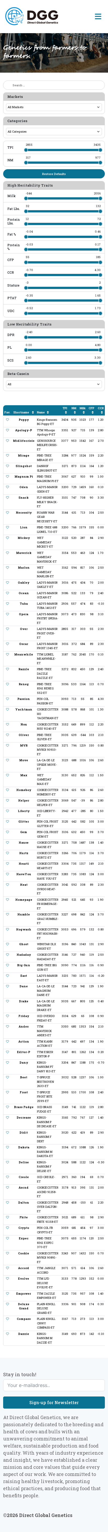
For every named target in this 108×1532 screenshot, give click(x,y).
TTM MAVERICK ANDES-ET (44, 1030)
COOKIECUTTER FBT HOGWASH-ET (47, 933)
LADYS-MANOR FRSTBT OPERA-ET (47, 618)
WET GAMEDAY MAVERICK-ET (47, 557)
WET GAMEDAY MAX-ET (44, 779)
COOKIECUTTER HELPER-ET (47, 802)
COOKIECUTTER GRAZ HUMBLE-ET (47, 918)
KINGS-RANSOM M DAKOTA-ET (45, 1151)
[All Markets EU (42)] (54, 107)
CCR (101, 408)
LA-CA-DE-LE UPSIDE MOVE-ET (47, 764)
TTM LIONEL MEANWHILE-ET (46, 658)
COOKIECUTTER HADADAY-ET (47, 957)
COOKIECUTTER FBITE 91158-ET (47, 1219)
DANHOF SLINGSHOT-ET (47, 468)
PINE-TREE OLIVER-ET (44, 737)
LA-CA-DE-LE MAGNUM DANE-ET (46, 990)
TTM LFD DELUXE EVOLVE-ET (45, 1282)
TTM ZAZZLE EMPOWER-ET (46, 1295)
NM (74, 408)
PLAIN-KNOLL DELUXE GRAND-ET (46, 1308)
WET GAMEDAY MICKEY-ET (45, 542)
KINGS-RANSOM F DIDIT (44, 1136)
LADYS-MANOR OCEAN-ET (47, 595)
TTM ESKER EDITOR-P (45, 1054)
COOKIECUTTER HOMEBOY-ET (47, 792)
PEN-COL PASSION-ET (45, 701)
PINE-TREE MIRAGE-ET (45, 457)
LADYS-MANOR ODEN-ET (47, 489)
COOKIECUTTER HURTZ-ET (47, 855)
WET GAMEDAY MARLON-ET (45, 571)
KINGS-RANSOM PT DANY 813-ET (46, 1066)
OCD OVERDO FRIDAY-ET (46, 1018)
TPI (65, 408)
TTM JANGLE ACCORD (46, 1270)
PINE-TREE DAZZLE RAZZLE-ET (45, 673)
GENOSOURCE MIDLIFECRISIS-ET (47, 445)
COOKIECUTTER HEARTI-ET (47, 866)
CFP (91, 408)
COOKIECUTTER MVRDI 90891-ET (47, 1257)
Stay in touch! (19, 1374)
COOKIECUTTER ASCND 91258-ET (47, 1191)
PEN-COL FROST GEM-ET (47, 834)
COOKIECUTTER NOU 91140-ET (47, 726)
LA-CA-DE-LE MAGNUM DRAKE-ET (46, 1005)
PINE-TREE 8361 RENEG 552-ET (45, 688)
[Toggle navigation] (98, 17)
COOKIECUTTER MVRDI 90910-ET (47, 749)
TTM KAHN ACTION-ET (44, 1043)
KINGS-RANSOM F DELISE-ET (44, 1166)
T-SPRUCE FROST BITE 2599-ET (44, 1096)
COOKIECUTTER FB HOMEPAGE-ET (47, 904)
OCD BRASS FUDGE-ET (44, 1109)
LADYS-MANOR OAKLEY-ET (47, 584)
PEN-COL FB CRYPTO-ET (45, 1230)
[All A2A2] (54, 384)
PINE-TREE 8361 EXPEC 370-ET (45, 1242)
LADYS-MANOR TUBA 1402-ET (47, 606)
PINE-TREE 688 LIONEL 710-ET (47, 529)
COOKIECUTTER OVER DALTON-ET (47, 1206)
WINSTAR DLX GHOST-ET (46, 946)
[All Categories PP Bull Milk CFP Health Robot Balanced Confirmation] (54, 131)
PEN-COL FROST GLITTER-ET (47, 823)
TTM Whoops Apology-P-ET (46, 432)
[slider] (26, 150)
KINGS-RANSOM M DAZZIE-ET (44, 1338)
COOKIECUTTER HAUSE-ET (47, 844)
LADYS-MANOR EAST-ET (47, 978)
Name (41, 412)
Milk (83, 408)
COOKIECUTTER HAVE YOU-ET (47, 876)
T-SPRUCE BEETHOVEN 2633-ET (45, 1081)
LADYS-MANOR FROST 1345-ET (47, 646)
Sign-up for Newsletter (54, 1402)
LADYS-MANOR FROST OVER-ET (47, 633)
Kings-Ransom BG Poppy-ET (47, 422)
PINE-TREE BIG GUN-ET (47, 967)
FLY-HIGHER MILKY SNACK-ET (47, 501)
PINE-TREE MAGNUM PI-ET (47, 478)
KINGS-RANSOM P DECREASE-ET (46, 1121)
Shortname (21, 412)
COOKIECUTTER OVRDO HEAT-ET (47, 889)
